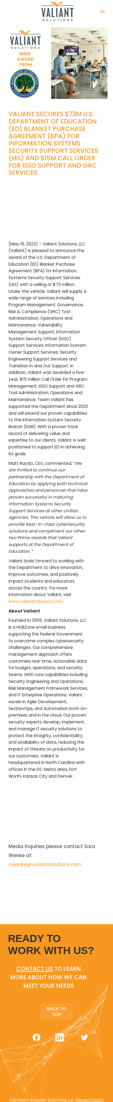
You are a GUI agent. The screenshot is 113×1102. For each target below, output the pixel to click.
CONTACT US (34, 969)
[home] (56, 11)
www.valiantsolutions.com (36, 601)
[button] (102, 8)
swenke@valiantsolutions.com (45, 864)
